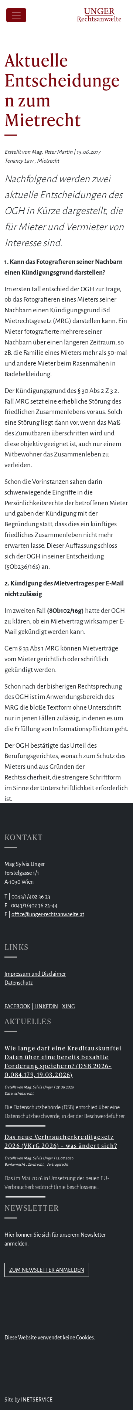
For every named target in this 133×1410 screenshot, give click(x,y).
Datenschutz (18, 983)
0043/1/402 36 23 (30, 897)
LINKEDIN (46, 1006)
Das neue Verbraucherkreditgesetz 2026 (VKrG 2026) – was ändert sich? (60, 1141)
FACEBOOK (17, 1006)
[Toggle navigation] (16, 15)
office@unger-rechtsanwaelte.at (47, 914)
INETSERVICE (36, 1400)
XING (68, 1006)
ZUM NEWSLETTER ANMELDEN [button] (46, 1270)
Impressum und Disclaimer (35, 974)
